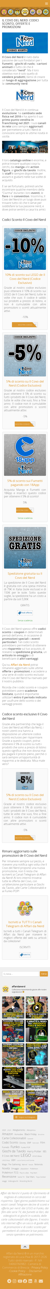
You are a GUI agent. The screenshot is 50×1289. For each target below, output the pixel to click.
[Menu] (46, 3)
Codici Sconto (10, 1142)
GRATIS (26, 954)
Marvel (24, 1164)
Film (42, 1142)
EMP (29, 1142)
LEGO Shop (6, 1160)
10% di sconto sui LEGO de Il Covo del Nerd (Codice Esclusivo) (25, 279)
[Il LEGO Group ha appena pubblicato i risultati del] (13, 1101)
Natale (31, 1165)
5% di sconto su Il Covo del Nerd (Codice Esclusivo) (25, 383)
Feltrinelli (35, 1143)
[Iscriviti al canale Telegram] (9, 1281)
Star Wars (30, 1177)
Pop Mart (33, 1173)
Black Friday (30, 1134)
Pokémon (34, 1168)
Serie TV (21, 1177)
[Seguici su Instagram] (14, 1281)
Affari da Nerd (20, 665)
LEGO (26, 1155)
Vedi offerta (26, 612)
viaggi (4, 1181)
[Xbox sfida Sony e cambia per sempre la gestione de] (37, 1031)
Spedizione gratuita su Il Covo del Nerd (25, 575)
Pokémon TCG (10, 1172)
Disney (23, 1142)
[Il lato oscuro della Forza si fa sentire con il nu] (13, 1078)
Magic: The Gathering (11, 1164)
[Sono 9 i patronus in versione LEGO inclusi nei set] (37, 1054)
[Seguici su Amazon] (35, 1281)
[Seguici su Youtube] (20, 1281)
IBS (44, 1151)
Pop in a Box (24, 1173)
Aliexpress (31, 1130)
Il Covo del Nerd (10, 1155)
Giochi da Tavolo (14, 1151)
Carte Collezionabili (14, 1138)
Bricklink (41, 1134)
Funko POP (25, 1147)
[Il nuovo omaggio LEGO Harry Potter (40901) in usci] (13, 1007)
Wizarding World (26, 1181)
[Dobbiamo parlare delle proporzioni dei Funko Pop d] (37, 1078)
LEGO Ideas (37, 1156)
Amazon (7, 1134)
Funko (15, 1147)
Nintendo (38, 1164)
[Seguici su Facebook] (25, 1281)
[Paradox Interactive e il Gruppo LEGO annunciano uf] (13, 1054)
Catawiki (30, 1139)
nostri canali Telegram (14, 1204)
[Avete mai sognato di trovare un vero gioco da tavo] (13, 1031)
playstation (25, 1169)
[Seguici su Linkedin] (30, 1281)
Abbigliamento (19, 1130)
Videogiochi (13, 1181)
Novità (6, 1168)
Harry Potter (34, 1151)
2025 (9, 1130)
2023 (4, 1130)
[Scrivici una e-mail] (41, 1281)
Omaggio (15, 1168)
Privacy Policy (40, 1267)
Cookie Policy (17, 1271)
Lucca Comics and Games (25, 1160)
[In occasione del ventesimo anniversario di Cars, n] (37, 1101)
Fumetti (5, 1147)
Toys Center (41, 1177)
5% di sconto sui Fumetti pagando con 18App (25, 483)
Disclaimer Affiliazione (30, 1272)
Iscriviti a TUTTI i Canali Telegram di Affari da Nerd (25, 924)
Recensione (9, 1176)
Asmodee (18, 1134)
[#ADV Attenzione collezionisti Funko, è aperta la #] (37, 1007)
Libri (13, 1160)
